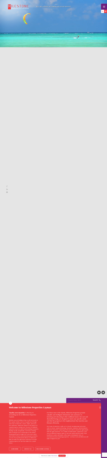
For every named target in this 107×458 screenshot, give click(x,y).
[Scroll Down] (100, 407)
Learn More (14, 449)
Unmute (99, 392)
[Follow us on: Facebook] (7, 186)
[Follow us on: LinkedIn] (7, 189)
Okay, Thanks (62, 455)
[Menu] (104, 7)
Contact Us (27, 449)
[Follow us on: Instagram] (7, 192)
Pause (103, 392)
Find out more (54, 455)
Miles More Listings (42, 449)
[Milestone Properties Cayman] (18, 6)
